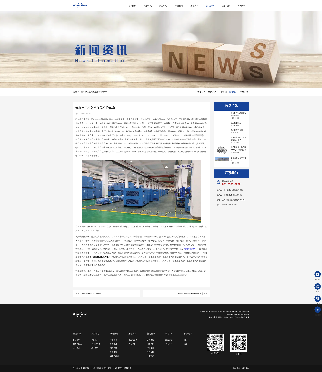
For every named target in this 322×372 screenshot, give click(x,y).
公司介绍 (76, 340)
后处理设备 (95, 344)
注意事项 (244, 92)
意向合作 (168, 344)
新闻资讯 (210, 6)
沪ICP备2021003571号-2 (122, 368)
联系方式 (168, 340)
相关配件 (94, 348)
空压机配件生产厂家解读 (92, 294)
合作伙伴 (76, 348)
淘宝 (185, 344)
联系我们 (226, 6)
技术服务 (113, 340)
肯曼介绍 (77, 333)
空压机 (94, 340)
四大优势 (113, 348)
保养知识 (233, 92)
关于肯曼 (148, 6)
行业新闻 (223, 92)
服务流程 (113, 352)
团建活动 (212, 92)
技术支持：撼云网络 (241, 368)
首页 (75, 92)
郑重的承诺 (114, 356)
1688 (185, 340)
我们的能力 (77, 344)
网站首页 (132, 6)
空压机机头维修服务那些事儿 (189, 294)
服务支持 (194, 6)
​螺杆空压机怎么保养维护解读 (94, 92)
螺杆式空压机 (190, 249)
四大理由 (131, 344)
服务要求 (113, 344)
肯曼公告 (201, 92)
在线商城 (241, 6)
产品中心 (163, 6)
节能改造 (179, 6)
